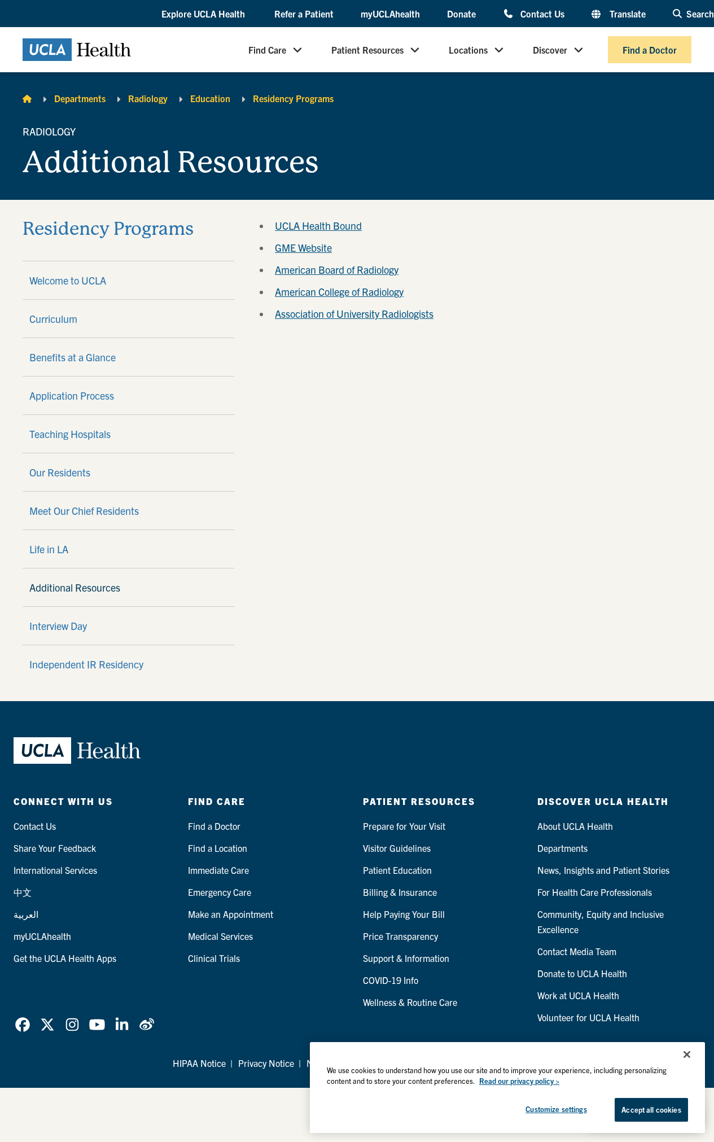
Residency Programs (293, 98)
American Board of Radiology (336, 269)
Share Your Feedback (55, 848)
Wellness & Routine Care (410, 1002)
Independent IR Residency (86, 664)
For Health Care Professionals (594, 892)
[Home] (27, 98)
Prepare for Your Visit (404, 826)
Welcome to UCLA (67, 280)
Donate (461, 13)
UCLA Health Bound (318, 225)
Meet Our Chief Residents (84, 510)
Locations (468, 49)
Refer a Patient (304, 13)
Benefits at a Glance (72, 357)
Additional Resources (74, 587)
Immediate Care (218, 870)
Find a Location (217, 848)
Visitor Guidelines (397, 848)
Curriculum (53, 318)
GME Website (303, 247)
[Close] (686, 1054)
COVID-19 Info (390, 980)
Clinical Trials (214, 958)
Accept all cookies (651, 1109)
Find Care (267, 49)
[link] (23, 1025)
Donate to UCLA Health (582, 973)
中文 (23, 892)
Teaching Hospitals (70, 433)
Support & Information (406, 958)
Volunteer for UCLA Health (588, 1017)
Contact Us (542, 13)
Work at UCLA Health (578, 995)
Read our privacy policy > (519, 1081)
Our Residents (59, 472)
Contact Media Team (576, 951)
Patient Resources (367, 49)
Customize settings (555, 1109)
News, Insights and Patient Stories (603, 870)
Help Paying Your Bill (404, 914)
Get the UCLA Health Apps (65, 958)
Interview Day (58, 625)
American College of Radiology (339, 291)
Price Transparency (400, 936)
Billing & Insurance (400, 892)
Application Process (71, 395)
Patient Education (397, 870)
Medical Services (220, 936)
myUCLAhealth (390, 13)
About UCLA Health (575, 826)
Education (210, 98)
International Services (55, 870)
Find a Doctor (650, 49)
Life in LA (48, 548)
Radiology (148, 98)
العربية (26, 914)
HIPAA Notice (199, 1063)
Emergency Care (219, 892)
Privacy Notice (266, 1063)
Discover (550, 49)
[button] (204, 14)
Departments (80, 98)
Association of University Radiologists (354, 313)
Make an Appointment (230, 914)
